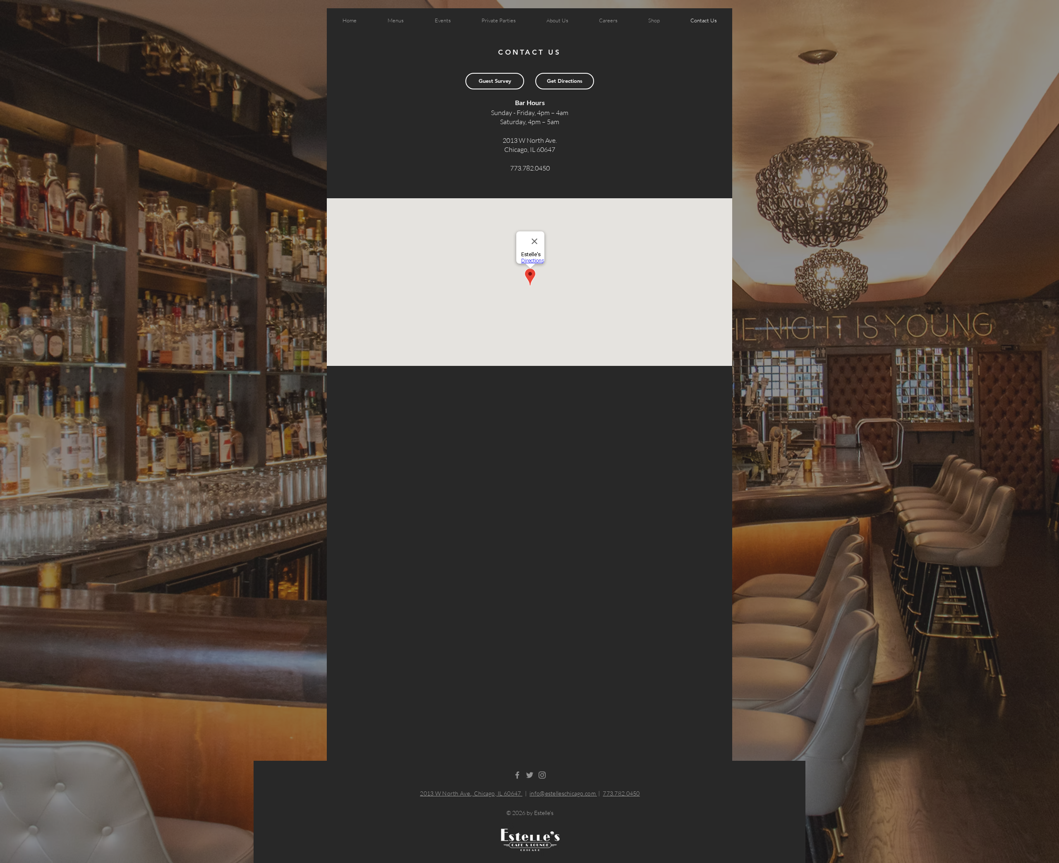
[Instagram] (542, 775)
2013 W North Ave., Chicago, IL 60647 (471, 793)
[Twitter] (529, 775)
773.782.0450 (621, 793)
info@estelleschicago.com (563, 793)
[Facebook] (517, 775)
